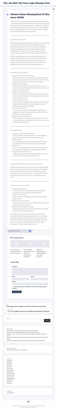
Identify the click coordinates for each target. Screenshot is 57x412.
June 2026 (9, 363)
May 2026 (9, 365)
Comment (15, 266)
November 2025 (10, 375)
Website (14, 281)
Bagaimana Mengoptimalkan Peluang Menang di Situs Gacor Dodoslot (42, 253)
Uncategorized (24, 231)
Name (14, 276)
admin (18, 231)
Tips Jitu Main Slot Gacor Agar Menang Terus (26, 3)
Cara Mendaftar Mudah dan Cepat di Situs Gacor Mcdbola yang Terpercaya (28, 253)
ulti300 (46, 27)
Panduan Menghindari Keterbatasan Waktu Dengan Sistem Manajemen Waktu (26, 340)
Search (8, 318)
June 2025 (9, 383)
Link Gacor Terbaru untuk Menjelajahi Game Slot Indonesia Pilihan (23, 332)
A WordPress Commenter (13, 350)
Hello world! (24, 350)
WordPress (28, 407)
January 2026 (10, 372)
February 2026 (10, 370)
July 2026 (9, 362)
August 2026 (10, 360)
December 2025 (10, 373)
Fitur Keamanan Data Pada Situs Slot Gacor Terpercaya (16, 251)
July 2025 (9, 382)
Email (32, 276)
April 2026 (9, 366)
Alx (36, 407)
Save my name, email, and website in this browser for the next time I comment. (29, 287)
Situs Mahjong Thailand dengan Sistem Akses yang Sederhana (22, 330)
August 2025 (10, 380)
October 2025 (10, 376)
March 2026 (9, 368)
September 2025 (11, 378)
